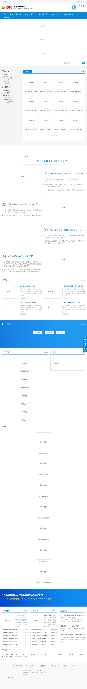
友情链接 (6, 650)
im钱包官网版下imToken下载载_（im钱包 (11, 635)
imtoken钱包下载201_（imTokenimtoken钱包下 (11, 632)
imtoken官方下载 (7, 97)
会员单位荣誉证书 (43, 453)
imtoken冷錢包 (68, 14)
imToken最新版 (6, 90)
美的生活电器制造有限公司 (71, 302)
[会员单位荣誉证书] (43, 441)
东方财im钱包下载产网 (38, 629)
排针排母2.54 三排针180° (61, 91)
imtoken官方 (7, 17)
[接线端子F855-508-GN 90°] (31, 120)
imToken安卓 (5, 94)
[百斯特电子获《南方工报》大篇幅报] (8, 620)
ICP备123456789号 (40, 670)
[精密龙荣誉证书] (43, 485)
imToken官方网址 (7, 99)
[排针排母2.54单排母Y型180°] (46, 101)
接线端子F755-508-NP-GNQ (46, 129)
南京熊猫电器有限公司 (27, 286)
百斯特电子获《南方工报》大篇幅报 (21, 615)
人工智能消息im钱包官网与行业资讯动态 (72, 615)
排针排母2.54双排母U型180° (76, 91)
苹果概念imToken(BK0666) (39, 638)
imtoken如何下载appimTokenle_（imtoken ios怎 (11, 629)
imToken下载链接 (68, 654)
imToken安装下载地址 (7, 656)
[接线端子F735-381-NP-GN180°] (61, 120)
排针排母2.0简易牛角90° (31, 91)
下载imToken (5, 81)
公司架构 (37, 332)
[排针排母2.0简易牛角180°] (46, 82)
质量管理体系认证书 (43, 539)
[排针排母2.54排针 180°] (61, 101)
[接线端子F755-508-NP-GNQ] (46, 120)
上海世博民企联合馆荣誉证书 (43, 583)
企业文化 (49, 332)
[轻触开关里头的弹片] (36, 620)
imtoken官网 (5, 83)
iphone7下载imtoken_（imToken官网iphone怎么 (11, 638)
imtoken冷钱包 (6, 92)
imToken (4, 74)
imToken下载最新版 (15, 14)
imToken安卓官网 (57, 654)
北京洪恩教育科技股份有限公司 (73, 286)
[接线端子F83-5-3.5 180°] (76, 120)
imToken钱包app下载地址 (21, 656)
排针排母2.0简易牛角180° (46, 91)
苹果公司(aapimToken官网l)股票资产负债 (40, 632)
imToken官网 (5, 654)
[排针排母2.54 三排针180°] (61, 82)
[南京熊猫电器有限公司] (10, 292)
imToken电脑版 (6, 102)
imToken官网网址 (78, 654)
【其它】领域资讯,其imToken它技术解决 (40, 635)
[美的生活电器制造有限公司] (52, 308)
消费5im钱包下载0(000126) (39, 641)
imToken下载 (13, 654)
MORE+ (46, 352)
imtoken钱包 (5, 76)
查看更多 (54, 136)
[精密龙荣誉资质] (43, 550)
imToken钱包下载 (41, 654)
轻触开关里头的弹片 (49, 615)
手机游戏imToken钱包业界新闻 (70, 626)
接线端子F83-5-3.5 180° (76, 129)
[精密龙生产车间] (24, 364)
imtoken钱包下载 (42, 14)
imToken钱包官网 (7, 78)
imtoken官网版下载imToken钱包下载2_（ (11, 644)
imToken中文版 (29, 14)
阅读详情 (23, 298)
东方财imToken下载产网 (38, 644)
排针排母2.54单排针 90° (76, 110)
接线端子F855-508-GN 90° (31, 129)
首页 (5, 14)
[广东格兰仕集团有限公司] (10, 308)
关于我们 (77, 1)
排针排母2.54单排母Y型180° (46, 110)
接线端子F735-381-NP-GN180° (61, 129)
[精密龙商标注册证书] (43, 506)
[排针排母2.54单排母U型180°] (31, 101)
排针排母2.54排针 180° (61, 110)
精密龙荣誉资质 (43, 561)
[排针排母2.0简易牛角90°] (31, 82)
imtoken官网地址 (55, 14)
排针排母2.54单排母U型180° (31, 110)
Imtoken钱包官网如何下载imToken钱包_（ (11, 641)
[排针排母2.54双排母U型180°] (76, 82)
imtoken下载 (5, 79)
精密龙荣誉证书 (43, 496)
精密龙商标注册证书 (43, 518)
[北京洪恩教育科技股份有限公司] (52, 292)
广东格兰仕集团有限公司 (28, 302)
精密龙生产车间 (25, 372)
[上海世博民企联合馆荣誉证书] (43, 571)
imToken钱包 (21, 654)
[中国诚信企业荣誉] (43, 463)
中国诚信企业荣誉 (43, 474)
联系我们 (82, 1)
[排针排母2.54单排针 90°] (76, 101)
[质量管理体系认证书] (43, 528)
